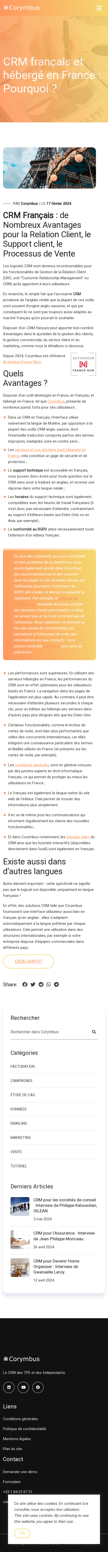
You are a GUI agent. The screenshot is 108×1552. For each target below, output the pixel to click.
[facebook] (38, 1387)
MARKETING (21, 1137)
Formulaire (12, 1482)
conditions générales (32, 765)
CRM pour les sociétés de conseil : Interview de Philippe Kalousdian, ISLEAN (65, 1205)
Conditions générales (20, 1419)
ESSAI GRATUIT (28, 961)
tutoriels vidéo (78, 837)
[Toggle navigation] (99, 8)
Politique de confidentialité (24, 1429)
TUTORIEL (19, 1166)
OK (22, 1533)
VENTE (16, 1152)
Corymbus (56, 401)
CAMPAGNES (21, 1080)
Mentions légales (17, 1439)
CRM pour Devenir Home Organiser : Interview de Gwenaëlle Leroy (56, 1267)
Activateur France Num (22, 362)
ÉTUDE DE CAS (23, 1095)
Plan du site (12, 1449)
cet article (51, 646)
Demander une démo (20, 1472)
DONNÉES (19, 1109)
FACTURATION (23, 1066)
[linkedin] (9, 1387)
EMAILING (19, 1123)
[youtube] (23, 1387)
